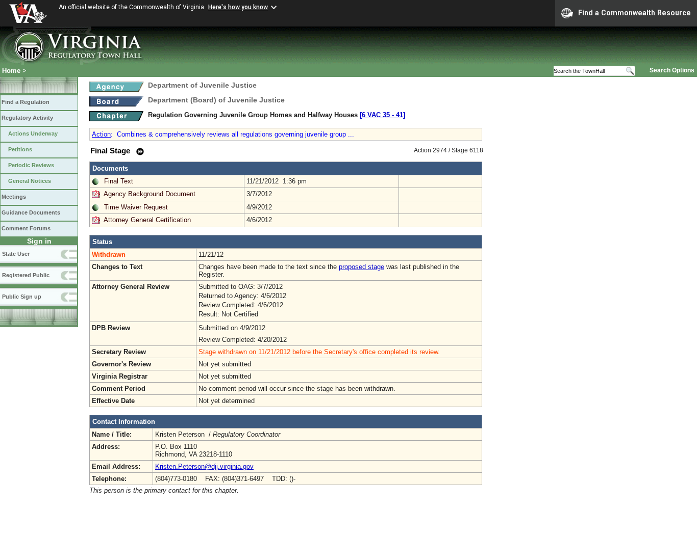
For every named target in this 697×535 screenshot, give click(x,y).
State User (16, 254)
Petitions (20, 149)
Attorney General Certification (147, 220)
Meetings (14, 197)
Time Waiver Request (136, 207)
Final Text (118, 181)
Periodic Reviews (31, 165)
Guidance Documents (31, 212)
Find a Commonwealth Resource (634, 13)
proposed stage (361, 267)
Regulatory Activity (27, 118)
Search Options (672, 70)
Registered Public (25, 275)
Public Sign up (21, 296)
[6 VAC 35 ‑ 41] (382, 115)
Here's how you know (238, 7)
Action (101, 134)
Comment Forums (26, 228)
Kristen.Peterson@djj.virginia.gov (204, 466)
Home (11, 70)
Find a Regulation (25, 102)
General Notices (29, 181)
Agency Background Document (149, 194)
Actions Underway (33, 133)
